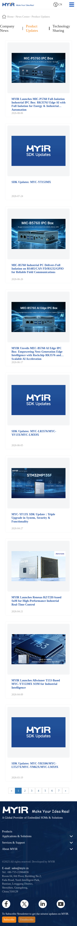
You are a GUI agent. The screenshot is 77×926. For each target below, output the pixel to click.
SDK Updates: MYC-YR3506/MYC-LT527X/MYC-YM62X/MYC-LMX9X (34, 765)
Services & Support (13, 842)
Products (7, 831)
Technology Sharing (61, 28)
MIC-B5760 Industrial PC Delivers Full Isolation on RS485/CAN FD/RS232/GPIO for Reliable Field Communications (37, 268)
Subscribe (9, 919)
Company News (7, 28)
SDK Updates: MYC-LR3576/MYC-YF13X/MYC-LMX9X (33, 433)
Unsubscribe (27, 919)
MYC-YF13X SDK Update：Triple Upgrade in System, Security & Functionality (33, 518)
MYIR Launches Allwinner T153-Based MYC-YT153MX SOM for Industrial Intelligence (35, 684)
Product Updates (32, 28)
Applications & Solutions (16, 836)
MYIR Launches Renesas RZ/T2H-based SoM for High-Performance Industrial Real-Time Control (36, 601)
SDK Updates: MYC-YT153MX (31, 182)
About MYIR (9, 849)
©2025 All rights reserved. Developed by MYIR (28, 861)
